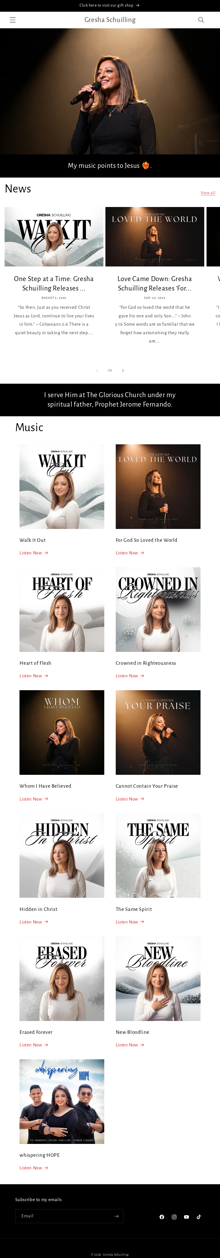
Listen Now (30, 553)
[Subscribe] (116, 1216)
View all (208, 193)
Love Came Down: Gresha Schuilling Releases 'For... (155, 283)
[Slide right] (123, 370)
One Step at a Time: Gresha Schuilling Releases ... (54, 283)
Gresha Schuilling (116, 1254)
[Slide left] (97, 370)
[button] (12, 20)
